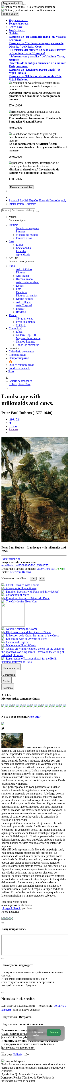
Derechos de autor (24, 1080)
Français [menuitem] (44, 200)
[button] (18, 20)
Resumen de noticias (21, 187)
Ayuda (5, 1074)
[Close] (37, 211)
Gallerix (17, 1054)
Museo (17, 218)
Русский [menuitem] (14, 200)
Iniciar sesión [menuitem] (16, 203)
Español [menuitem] (33, 200)
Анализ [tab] (13, 429)
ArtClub (21, 259)
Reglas (17, 1077)
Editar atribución (10, 558)
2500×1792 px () (51, 568)
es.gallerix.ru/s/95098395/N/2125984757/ (25, 565)
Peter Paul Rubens (20, 572)
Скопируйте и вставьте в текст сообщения (27, 1044)
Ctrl (33, 578)
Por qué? (35, 716)
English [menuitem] (24, 200)
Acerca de (24, 1074)
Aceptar (54, 1032)
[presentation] (38, 432)
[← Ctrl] (19, 601)
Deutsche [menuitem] (55, 200)
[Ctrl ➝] (19, 628)
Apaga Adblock (11, 908)
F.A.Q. (14, 1074)
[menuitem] (63, 200)
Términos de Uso (32, 1077)
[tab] (14, 419)
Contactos (36, 1074)
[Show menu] (24, 4)
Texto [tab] (13, 426)
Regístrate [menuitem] (30, 203)
